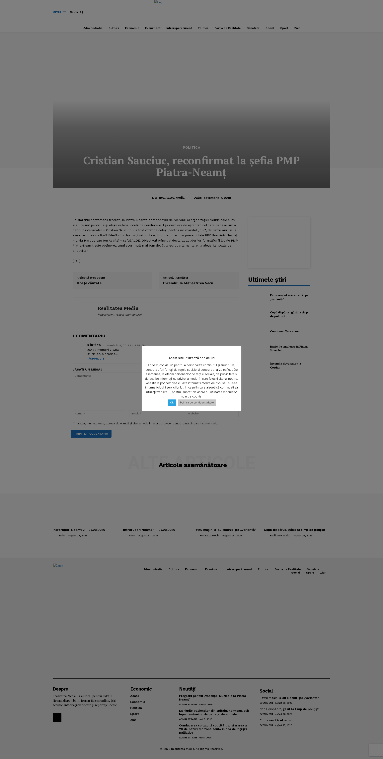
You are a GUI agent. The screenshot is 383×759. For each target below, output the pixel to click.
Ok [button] (172, 402)
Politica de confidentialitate (197, 402)
